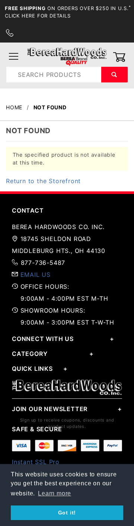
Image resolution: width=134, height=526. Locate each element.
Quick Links (32, 368)
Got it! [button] (67, 513)
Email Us (35, 274)
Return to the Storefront (43, 181)
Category (29, 353)
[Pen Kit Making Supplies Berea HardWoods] (66, 56)
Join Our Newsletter (49, 409)
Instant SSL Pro (36, 462)
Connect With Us (43, 338)
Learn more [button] (54, 493)
